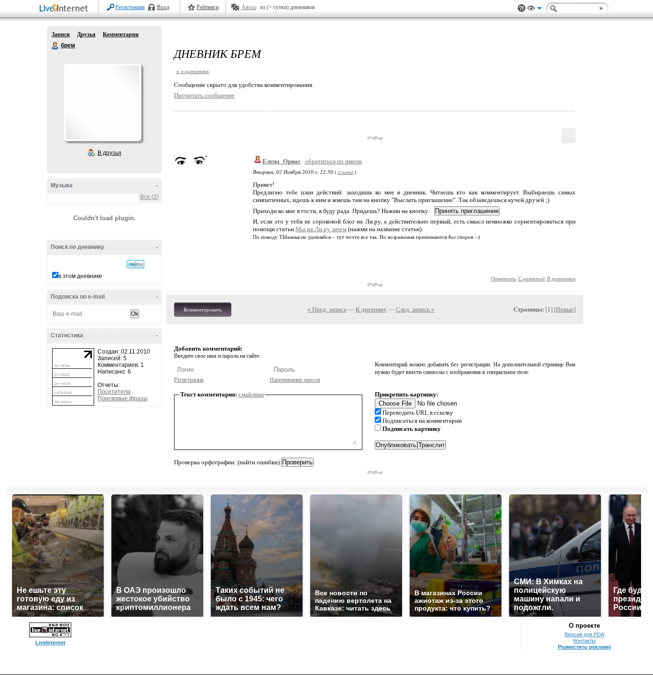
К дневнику (371, 309)
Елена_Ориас (281, 161)
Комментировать (203, 309)
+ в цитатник (192, 71)
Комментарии (121, 34)
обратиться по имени (333, 161)
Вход (163, 7)
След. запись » (415, 309)
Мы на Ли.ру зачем (321, 229)
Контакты (584, 640)
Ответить (503, 278)
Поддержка (521, 8)
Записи (61, 34)
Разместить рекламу (584, 647)
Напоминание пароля (295, 379)
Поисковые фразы (123, 398)
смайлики (251, 394)
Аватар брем (102, 102)
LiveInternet (65, 9)
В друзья (109, 153)
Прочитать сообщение (204, 95)
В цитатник (561, 278)
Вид (534, 9)
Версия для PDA (584, 634)
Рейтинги (207, 7)
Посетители (114, 391)
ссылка (345, 171)
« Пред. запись (327, 309)
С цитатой (531, 278)
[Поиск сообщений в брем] (135, 264)
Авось (248, 7)
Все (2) (149, 196)
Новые (565, 309)
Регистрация (130, 7)
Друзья (86, 34)
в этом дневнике (80, 276)
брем (55, 46)
